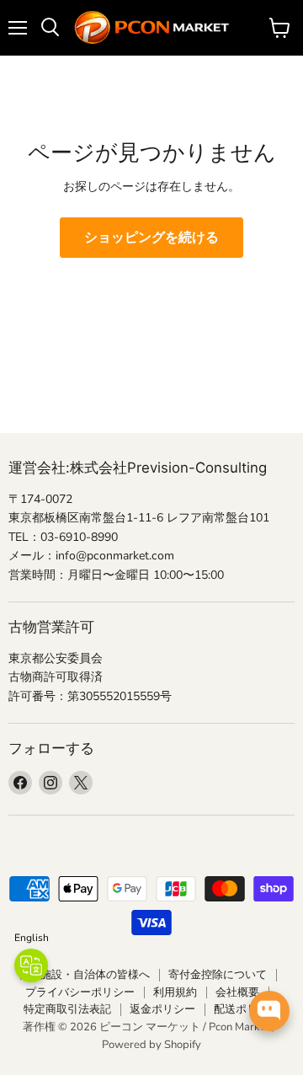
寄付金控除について (217, 974)
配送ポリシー (246, 1009)
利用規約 (175, 992)
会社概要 (237, 992)
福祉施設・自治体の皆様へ (84, 974)
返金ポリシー (162, 1009)
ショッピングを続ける (151, 237)
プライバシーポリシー (80, 992)
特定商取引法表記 (67, 1009)
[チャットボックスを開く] (269, 1011)
